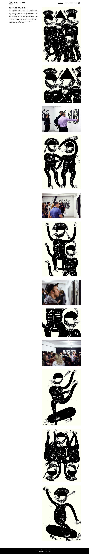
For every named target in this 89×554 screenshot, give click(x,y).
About (65, 2)
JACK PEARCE (19, 3)
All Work (60, 2)
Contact (70, 2)
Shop (75, 2)
